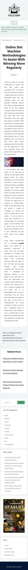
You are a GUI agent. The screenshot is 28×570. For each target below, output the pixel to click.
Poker (6, 438)
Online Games (9, 435)
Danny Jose (8, 40)
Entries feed (8, 548)
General (7, 428)
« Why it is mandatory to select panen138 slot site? (12, 334)
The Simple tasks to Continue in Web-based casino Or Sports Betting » (14, 340)
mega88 (21, 243)
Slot (6, 441)
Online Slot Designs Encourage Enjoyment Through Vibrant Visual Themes (14, 465)
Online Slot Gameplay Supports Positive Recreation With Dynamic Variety (14, 479)
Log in (6, 545)
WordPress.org (9, 555)
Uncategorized (9, 444)
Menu (14, 22)
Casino (7, 422)
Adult (6, 415)
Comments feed (10, 552)
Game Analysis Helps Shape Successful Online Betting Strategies (13, 488)
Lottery (7, 431)
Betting (7, 418)
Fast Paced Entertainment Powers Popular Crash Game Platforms (13, 385)
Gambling (13, 75)
